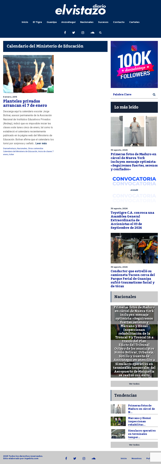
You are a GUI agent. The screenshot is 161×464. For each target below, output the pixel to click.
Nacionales (86, 22)
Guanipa (52, 22)
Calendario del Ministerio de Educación (20, 151)
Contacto (119, 22)
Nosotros (137, 458)
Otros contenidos (35, 148)
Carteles (134, 22)
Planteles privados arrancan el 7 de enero (25, 103)
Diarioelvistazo (9, 148)
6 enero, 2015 (10, 97)
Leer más (41, 143)
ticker (11, 154)
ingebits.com (31, 458)
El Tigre (37, 22)
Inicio (25, 22)
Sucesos (103, 22)
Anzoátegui (68, 22)
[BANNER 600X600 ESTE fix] (134, 64)
